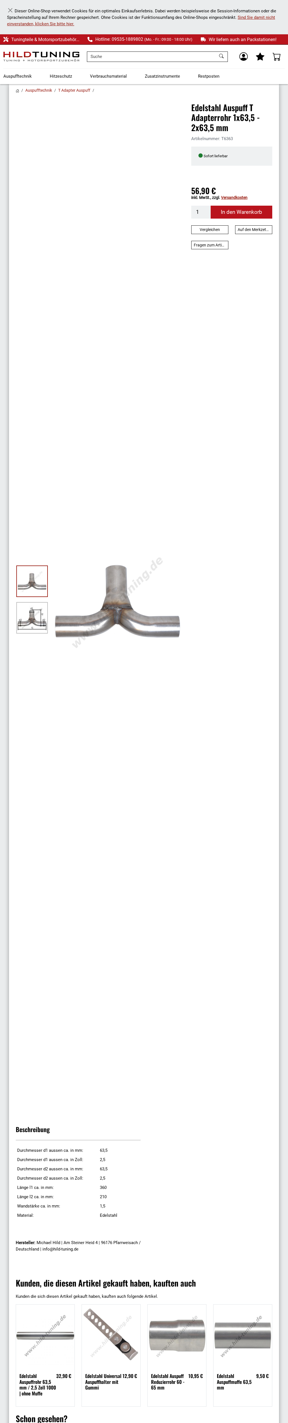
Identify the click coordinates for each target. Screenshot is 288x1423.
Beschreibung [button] (33, 1129)
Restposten (208, 76)
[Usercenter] (243, 56)
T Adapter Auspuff (74, 90)
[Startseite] (17, 90)
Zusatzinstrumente (162, 76)
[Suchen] (222, 56)
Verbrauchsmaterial (108, 76)
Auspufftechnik (17, 76)
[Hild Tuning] (41, 56)
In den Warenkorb (241, 212)
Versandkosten (234, 197)
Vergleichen (210, 229)
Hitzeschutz (61, 76)
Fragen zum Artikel (210, 245)
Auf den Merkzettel (254, 229)
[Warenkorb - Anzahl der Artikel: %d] (277, 56)
